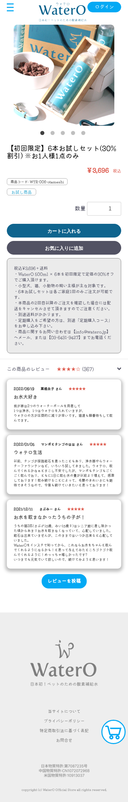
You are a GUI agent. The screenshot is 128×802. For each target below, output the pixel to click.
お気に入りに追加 (64, 248)
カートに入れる (64, 231)
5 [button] (84, 134)
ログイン (104, 6)
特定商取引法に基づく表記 (64, 730)
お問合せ (64, 740)
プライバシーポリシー (64, 721)
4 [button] (74, 134)
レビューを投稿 (64, 581)
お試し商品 (21, 192)
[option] (64, 75)
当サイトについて (64, 711)
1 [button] (43, 134)
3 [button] (64, 134)
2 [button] (54, 134)
